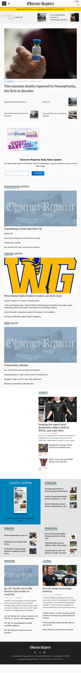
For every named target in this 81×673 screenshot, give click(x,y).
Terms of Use (49, 659)
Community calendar (12, 243)
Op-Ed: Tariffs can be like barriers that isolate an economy (18, 591)
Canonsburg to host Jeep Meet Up (15, 102)
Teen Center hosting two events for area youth (22, 238)
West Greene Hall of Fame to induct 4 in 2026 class (32, 295)
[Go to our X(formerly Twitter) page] (39, 652)
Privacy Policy (58, 659)
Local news (9, 81)
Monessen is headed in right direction (19, 384)
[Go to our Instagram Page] (44, 652)
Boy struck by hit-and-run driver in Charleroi (22, 247)
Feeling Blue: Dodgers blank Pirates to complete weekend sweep (15, 551)
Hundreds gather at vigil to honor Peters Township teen (26, 375)
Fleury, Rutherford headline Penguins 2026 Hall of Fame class (55, 536)
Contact (41, 659)
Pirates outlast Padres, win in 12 (16, 535)
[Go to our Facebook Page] (35, 652)
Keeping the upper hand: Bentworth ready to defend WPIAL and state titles (53, 427)
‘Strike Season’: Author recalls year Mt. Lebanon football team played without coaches (59, 615)
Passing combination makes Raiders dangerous (22, 317)
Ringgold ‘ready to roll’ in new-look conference (23, 379)
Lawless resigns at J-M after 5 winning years (21, 301)
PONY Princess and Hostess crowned (58, 630)
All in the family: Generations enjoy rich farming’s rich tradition (29, 312)
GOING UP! (19, 17)
